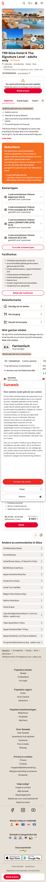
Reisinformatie (23, 802)
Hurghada (23, 716)
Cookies (23, 764)
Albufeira (23, 720)
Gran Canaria (23, 697)
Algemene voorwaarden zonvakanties (23, 870)
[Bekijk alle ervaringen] (16, 73)
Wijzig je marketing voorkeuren (23, 771)
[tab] (8, 100)
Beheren (22, 497)
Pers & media (23, 744)
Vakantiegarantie (23, 795)
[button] (23, 18)
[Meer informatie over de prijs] (37, 519)
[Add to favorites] (40, 11)
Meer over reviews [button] (10, 340)
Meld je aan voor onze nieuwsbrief (23, 798)
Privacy (23, 760)
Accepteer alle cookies (22, 482)
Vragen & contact (23, 787)
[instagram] (23, 811)
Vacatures (23, 740)
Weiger (22, 489)
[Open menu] (41, 3)
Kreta (23, 693)
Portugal (23, 680)
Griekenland (23, 677)
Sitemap (23, 748)
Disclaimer (23, 775)
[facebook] (12, 811)
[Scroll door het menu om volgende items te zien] (42, 100)
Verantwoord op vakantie (23, 736)
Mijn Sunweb (23, 791)
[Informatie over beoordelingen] (29, 73)
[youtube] (33, 811)
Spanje (23, 673)
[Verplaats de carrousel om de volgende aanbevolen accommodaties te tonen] (41, 535)
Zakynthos (23, 700)
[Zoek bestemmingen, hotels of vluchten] (24, 3)
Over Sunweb (23, 733)
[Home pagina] (2, 3)
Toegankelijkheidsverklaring (23, 767)
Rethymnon (23, 713)
